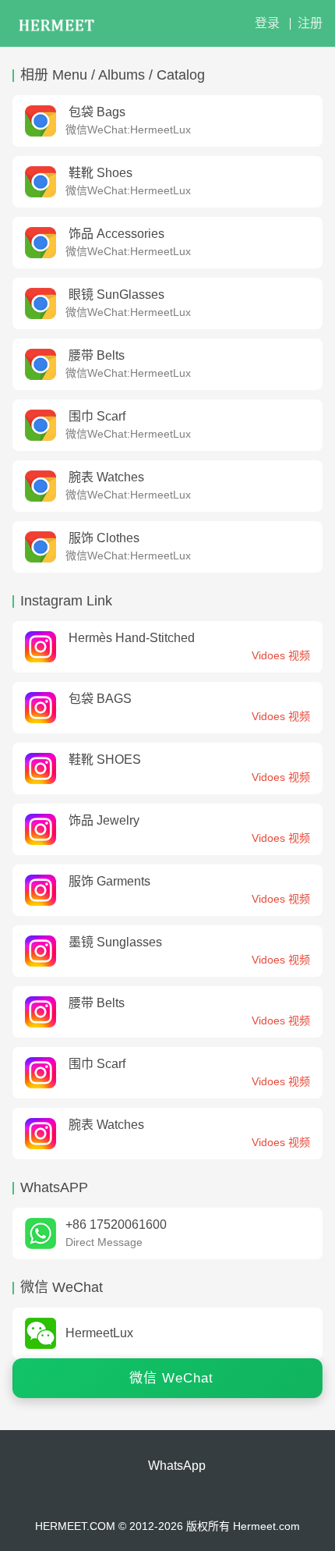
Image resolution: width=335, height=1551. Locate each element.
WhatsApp (177, 1465)
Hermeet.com (266, 1526)
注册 (310, 23)
